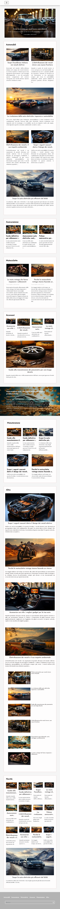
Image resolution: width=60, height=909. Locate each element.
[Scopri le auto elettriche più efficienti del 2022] (30, 183)
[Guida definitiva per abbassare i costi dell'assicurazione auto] (13, 229)
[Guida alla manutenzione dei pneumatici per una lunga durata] (30, 354)
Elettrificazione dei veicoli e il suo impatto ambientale (30, 657)
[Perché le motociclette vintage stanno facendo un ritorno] (42, 270)
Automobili (7, 897)
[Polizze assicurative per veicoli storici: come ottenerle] (46, 229)
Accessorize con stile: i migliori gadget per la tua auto (29, 612)
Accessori (32, 897)
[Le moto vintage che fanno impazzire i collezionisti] (17, 270)
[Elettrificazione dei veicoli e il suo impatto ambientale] (17, 136)
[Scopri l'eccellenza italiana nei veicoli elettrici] (17, 54)
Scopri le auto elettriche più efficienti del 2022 (30, 198)
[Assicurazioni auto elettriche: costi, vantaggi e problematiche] (30, 229)
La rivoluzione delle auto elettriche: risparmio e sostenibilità (30, 29)
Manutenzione (41, 897)
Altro (47, 897)
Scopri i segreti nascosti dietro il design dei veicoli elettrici (42, 147)
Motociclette (24, 897)
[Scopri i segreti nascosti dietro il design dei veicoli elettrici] (42, 136)
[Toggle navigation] (7, 2)
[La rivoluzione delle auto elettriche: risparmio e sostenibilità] (30, 23)
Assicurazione (15, 897)
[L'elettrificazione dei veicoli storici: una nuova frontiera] (42, 54)
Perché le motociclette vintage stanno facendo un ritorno (42, 282)
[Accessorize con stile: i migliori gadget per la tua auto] (11, 321)
